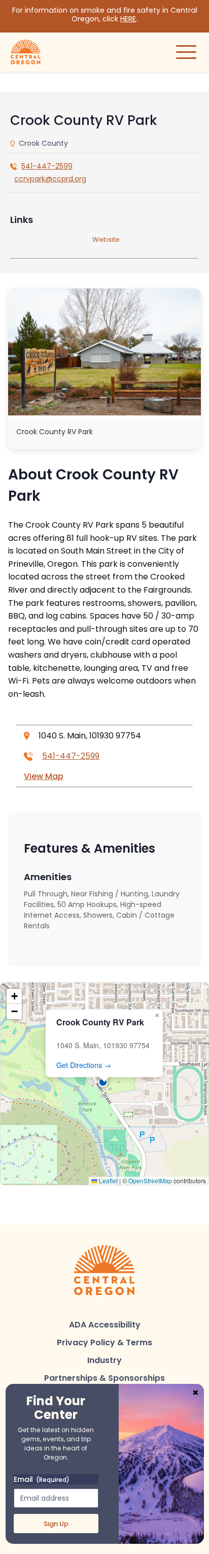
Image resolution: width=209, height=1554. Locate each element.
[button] (104, 1083)
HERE (128, 19)
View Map (43, 776)
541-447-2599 (47, 166)
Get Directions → (83, 1065)
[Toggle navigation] (186, 52)
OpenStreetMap (150, 1180)
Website (106, 239)
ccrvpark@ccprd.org (50, 179)
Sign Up (56, 1524)
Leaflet (107, 1180)
